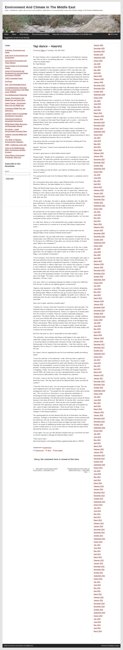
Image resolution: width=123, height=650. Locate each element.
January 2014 (98, 489)
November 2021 (99, 199)
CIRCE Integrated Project (14, 78)
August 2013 (98, 505)
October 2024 (98, 91)
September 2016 (99, 391)
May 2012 (97, 551)
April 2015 (97, 443)
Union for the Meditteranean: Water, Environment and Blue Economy (15, 150)
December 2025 (99, 48)
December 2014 (99, 455)
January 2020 (98, 267)
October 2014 (98, 462)
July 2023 (97, 138)
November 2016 (99, 384)
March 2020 (98, 261)
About (14, 34)
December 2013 (99, 492)
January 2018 (98, 341)
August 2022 (98, 172)
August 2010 (98, 616)
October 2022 (98, 166)
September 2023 (99, 132)
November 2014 (99, 458)
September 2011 (99, 576)
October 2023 (98, 128)
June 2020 (97, 252)
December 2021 (99, 196)
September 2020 (99, 243)
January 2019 (98, 304)
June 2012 (97, 548)
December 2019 (99, 270)
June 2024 (97, 104)
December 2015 (99, 418)
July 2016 (97, 397)
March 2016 (98, 409)
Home (6, 34)
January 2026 (98, 45)
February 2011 (99, 597)
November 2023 (99, 125)
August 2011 (98, 579)
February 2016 (99, 412)
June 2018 (97, 326)
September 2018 (99, 317)
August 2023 (98, 135)
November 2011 (99, 569)
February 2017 (99, 375)
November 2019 (99, 273)
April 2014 (97, 480)
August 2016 (98, 394)
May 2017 (97, 366)
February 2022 (99, 190)
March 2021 (98, 224)
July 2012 (97, 545)
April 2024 (97, 110)
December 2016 (99, 381)
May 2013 (97, 514)
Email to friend (40, 450)
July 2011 (97, 582)
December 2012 (99, 529)
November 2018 (99, 310)
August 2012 (98, 542)
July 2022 (97, 175)
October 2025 (98, 54)
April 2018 (97, 332)
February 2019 (99, 301)
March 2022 (98, 187)
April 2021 (97, 221)
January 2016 (98, 415)
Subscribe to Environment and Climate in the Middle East (72, 34)
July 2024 (97, 101)
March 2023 (98, 150)
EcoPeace (8, 81)
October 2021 (98, 203)
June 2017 (97, 363)
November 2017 (99, 347)
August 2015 (98, 431)
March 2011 (98, 594)
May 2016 (97, 403)
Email (7, 171)
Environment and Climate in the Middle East (40, 7)
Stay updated (59, 450)
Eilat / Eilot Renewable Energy (15, 84)
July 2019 (97, 286)
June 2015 (97, 437)
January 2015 (98, 452)
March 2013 (98, 520)
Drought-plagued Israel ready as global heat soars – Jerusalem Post (79, 470)
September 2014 (99, 465)
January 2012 (98, 563)
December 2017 (99, 344)
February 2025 (99, 79)
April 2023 (97, 147)
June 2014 (97, 474)
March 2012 (98, 557)
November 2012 (99, 532)
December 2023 (99, 122)
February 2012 (99, 560)
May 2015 (97, 440)
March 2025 (98, 76)
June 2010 (97, 622)
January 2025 (98, 82)
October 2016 (98, 387)
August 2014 (98, 468)
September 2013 (99, 502)
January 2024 (98, 119)
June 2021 (97, 215)
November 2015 (99, 421)
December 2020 (99, 233)
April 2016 (97, 406)
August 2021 (98, 209)
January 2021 (98, 230)
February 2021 (99, 227)
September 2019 (99, 280)
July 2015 (97, 434)
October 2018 (98, 313)
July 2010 (97, 619)
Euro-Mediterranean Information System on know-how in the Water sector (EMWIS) (17, 90)
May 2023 (97, 144)
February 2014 (99, 486)
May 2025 (97, 70)
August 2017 (98, 357)
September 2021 (99, 206)
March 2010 (98, 631)
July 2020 (97, 249)
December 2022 (99, 159)
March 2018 (98, 335)
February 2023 (99, 153)
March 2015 (98, 446)
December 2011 (99, 566)
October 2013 (98, 499)
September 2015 (99, 428)
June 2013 (97, 511)
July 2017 (97, 360)
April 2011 (97, 591)
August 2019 (98, 283)
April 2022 (97, 184)
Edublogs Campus (114, 645)
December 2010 (99, 603)
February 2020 (99, 264)
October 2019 (98, 276)
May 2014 (97, 477)
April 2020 (97, 258)
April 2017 (97, 369)
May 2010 (97, 625)
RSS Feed (114, 34)
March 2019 (98, 298)
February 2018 (99, 338)
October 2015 (98, 424)
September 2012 (99, 539)
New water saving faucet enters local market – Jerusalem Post (45, 469)
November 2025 (99, 51)
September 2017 (99, 354)
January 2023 (98, 156)
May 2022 (97, 181)
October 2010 (98, 610)
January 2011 (98, 600)
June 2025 (97, 67)
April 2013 (97, 517)
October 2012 (98, 536)
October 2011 (98, 573)
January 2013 (98, 526)
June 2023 (97, 141)
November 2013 (99, 496)
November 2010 (99, 606)
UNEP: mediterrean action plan (16, 145)
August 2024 (98, 98)
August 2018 (98, 320)
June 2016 (97, 400)
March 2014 (98, 483)
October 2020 (98, 240)
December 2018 (99, 307)
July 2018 (97, 323)
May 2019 (97, 292)
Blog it (49, 450)
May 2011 (97, 588)
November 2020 (99, 236)
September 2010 (99, 613)
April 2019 (97, 295)
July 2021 (97, 212)
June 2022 (97, 178)
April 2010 (97, 628)
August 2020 (98, 246)
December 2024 (99, 85)
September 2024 (99, 94)
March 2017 (98, 372)
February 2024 (99, 116)
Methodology (24, 34)
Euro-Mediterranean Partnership (16, 95)
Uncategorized (47, 447)
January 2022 (98, 193)
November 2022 (99, 162)
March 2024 (98, 113)
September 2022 (99, 169)
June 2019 (97, 289)
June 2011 (97, 585)
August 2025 (98, 61)
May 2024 (97, 107)
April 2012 (97, 554)
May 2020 (97, 255)
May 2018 (97, 329)
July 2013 (97, 508)
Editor (43, 50)
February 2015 (99, 449)
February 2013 (99, 523)
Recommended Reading (40, 34)
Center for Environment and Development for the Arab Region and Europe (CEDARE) (16, 73)
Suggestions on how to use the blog (16, 38)
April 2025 (97, 73)
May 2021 (97, 218)
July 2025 (97, 64)
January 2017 (98, 378)
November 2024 (99, 88)
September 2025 (99, 57)
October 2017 (98, 350)
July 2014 (97, 471)
